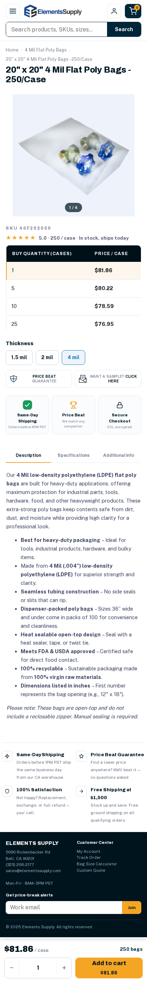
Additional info (118, 455)
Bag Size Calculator (97, 863)
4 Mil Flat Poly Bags (46, 50)
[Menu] (13, 11)
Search (124, 29)
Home (12, 50)
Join (132, 907)
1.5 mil (19, 357)
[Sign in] (114, 11)
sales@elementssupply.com (33, 870)
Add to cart (109, 967)
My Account (88, 851)
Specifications (73, 455)
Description (28, 455)
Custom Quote (91, 870)
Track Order (89, 857)
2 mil (47, 357)
